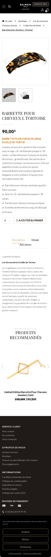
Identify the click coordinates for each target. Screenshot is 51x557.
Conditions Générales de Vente (16, 477)
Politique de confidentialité (32, 553)
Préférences (25, 547)
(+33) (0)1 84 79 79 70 (15, 511)
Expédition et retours (12, 485)
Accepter (25, 532)
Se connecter (8, 435)
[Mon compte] (42, 10)
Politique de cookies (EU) (13, 493)
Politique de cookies (15, 553)
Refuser (25, 539)
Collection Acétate (32, 25)
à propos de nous (10, 452)
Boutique (22, 21)
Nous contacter (9, 439)
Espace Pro (40, 4)
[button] (45, 61)
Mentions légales (10, 489)
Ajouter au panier (31, 220)
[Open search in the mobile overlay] (9, 6)
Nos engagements (10, 464)
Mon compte (8, 431)
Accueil (8, 21)
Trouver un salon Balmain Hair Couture (20, 460)
